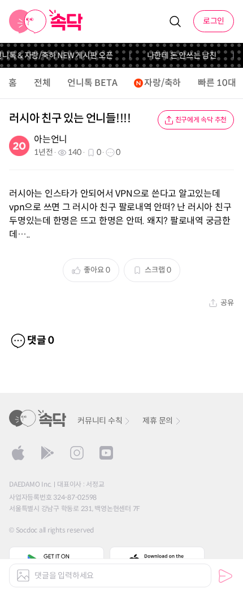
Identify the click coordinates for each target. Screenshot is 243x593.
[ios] (18, 453)
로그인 (213, 21)
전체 (42, 83)
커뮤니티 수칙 (99, 420)
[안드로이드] (47, 453)
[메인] (46, 21)
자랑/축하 (162, 83)
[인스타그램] (77, 453)
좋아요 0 (97, 270)
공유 (227, 303)
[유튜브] (106, 453)
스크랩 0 (158, 270)
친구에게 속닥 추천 (201, 119)
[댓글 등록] (225, 576)
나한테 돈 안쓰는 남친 (180, 55)
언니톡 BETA (92, 83)
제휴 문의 (157, 420)
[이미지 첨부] (23, 575)
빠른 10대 (217, 83)
